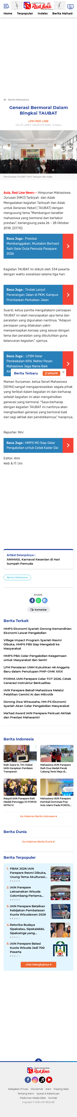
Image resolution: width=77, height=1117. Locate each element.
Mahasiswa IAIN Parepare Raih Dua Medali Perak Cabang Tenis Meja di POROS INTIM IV (55, 768)
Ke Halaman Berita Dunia (37, 841)
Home (8, 13)
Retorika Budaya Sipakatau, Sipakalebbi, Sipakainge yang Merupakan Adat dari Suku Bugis (27, 929)
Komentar (40, 609)
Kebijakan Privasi (18, 1089)
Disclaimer (37, 1089)
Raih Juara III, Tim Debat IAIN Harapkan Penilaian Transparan (18, 768)
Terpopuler (25, 13)
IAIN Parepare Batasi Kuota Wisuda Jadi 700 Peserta (27, 948)
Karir (48, 1089)
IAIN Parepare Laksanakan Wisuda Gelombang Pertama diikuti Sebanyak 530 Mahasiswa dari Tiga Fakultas (25, 891)
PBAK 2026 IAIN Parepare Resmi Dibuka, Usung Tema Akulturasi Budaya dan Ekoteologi (28, 873)
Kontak (52, 1097)
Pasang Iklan (61, 1089)
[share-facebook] (32, 600)
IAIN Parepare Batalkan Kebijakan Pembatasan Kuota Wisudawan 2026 (28, 910)
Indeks (43, 13)
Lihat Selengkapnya (38, 964)
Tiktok (43, 1085)
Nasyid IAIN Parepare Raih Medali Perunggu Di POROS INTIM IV (20, 802)
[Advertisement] (38, 56)
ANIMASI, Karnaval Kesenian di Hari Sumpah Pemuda (33, 561)
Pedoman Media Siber (33, 1097)
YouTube (52, 1085)
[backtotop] (38, 1062)
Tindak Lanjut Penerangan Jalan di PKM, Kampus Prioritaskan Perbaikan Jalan (32, 295)
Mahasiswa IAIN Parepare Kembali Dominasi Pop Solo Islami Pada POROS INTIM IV (55, 802)
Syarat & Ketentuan (48, 1093)
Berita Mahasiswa (17, 577)
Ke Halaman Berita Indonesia (37, 816)
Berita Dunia (15, 832)
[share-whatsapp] (38, 600)
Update (52, 373)
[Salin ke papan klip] (45, 600)
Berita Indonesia (19, 739)
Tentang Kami (26, 1093)
